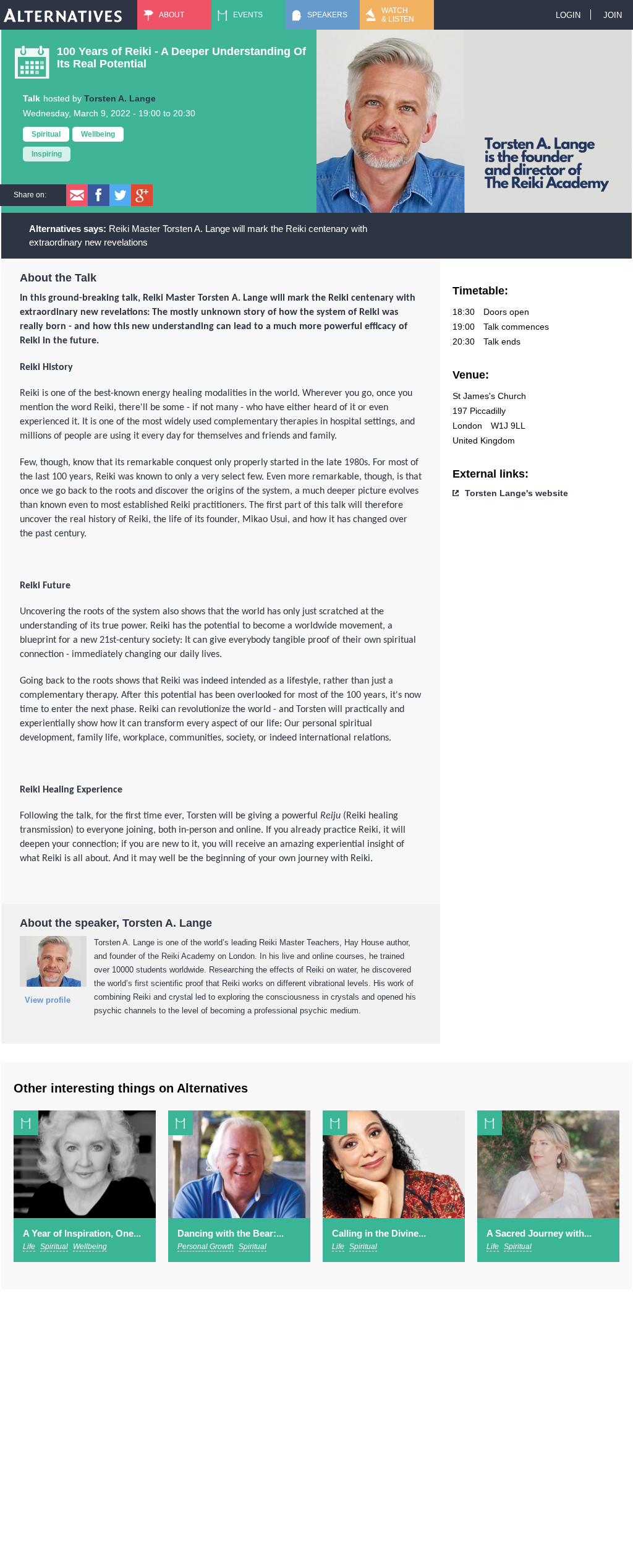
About (171, 15)
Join (612, 15)
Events (248, 15)
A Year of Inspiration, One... (82, 1233)
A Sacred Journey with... (539, 1233)
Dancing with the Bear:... (230, 1233)
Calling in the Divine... (379, 1233)
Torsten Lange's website (516, 493)
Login (568, 15)
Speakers (327, 15)
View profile (47, 1000)
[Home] (63, 15)
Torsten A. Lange (120, 98)
